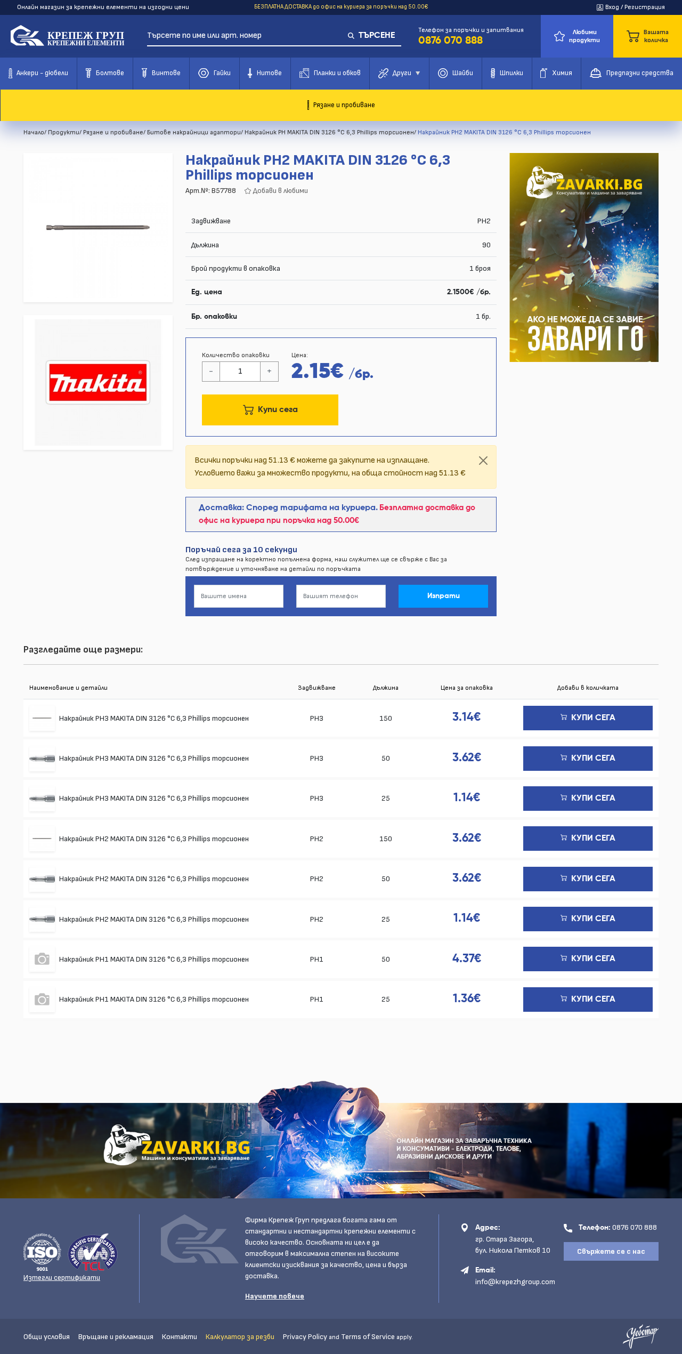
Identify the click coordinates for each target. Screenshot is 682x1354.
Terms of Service (368, 1336)
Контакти (179, 1336)
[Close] (483, 460)
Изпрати (443, 596)
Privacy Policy (305, 1336)
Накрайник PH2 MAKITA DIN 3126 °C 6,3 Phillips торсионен (154, 838)
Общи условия (46, 1336)
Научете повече (274, 1296)
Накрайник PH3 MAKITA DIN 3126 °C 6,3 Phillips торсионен (154, 718)
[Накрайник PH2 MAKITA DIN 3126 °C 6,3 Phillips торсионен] (98, 227)
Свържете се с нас (611, 1251)
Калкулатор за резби (240, 1336)
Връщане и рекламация (115, 1336)
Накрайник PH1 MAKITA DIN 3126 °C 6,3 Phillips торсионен (154, 959)
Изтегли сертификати (61, 1277)
